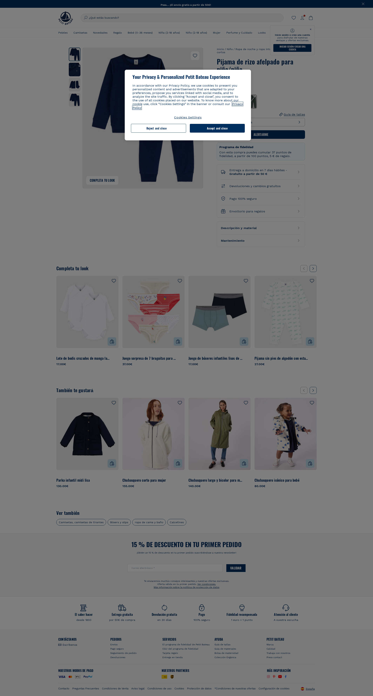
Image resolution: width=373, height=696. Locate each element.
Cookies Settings (188, 117)
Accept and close (217, 128)
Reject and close (156, 128)
